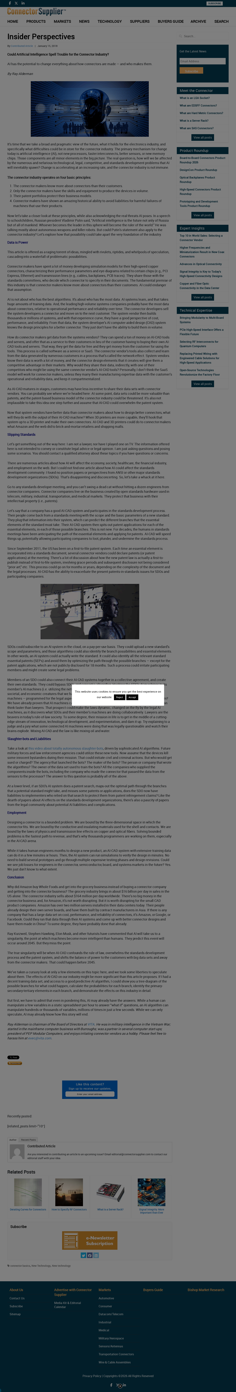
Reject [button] (119, 697)
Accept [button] (132, 697)
